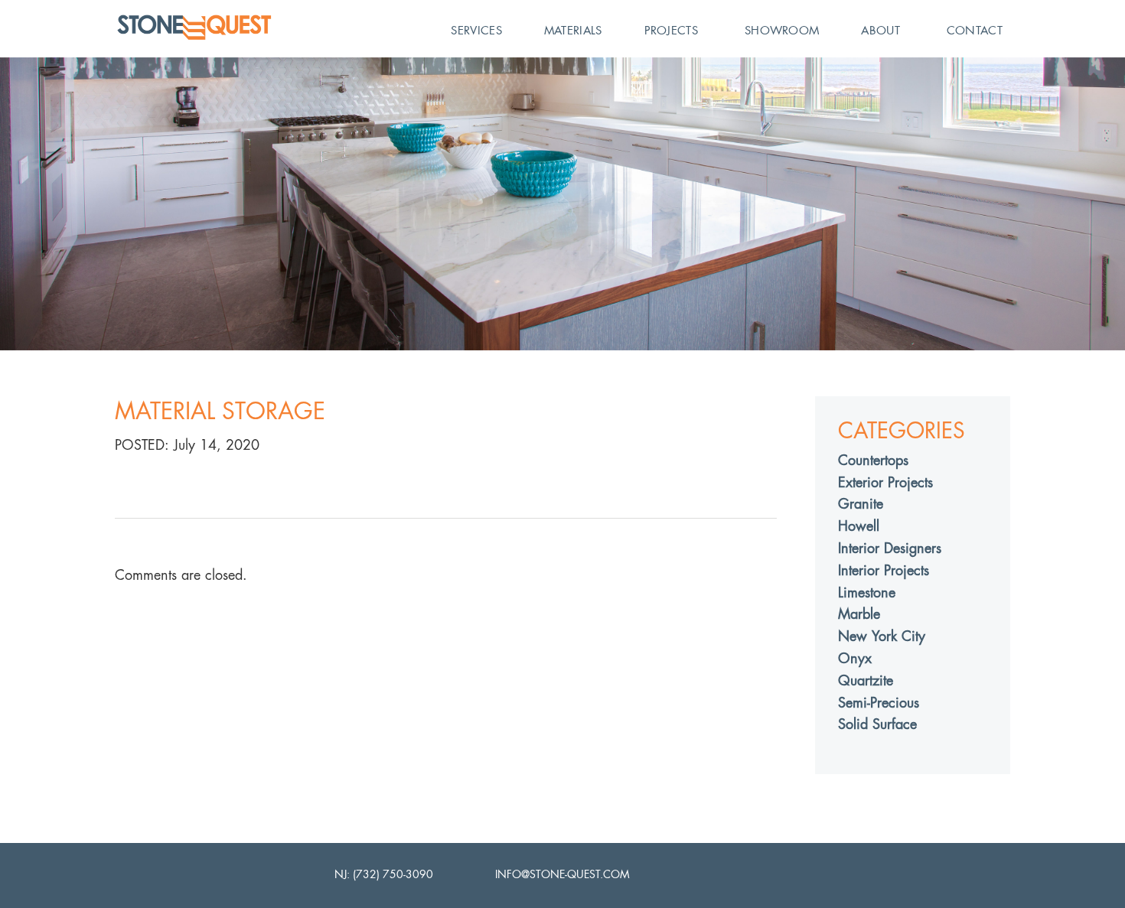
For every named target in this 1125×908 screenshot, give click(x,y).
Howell (858, 526)
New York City (881, 636)
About (880, 30)
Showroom (782, 30)
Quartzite (865, 680)
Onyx (855, 658)
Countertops (873, 460)
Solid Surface (877, 724)
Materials (573, 30)
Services (476, 30)
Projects (671, 30)
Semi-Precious (878, 702)
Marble (859, 614)
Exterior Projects (885, 482)
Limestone (866, 592)
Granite (860, 504)
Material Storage (220, 411)
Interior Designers (889, 548)
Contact (975, 30)
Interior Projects (883, 570)
